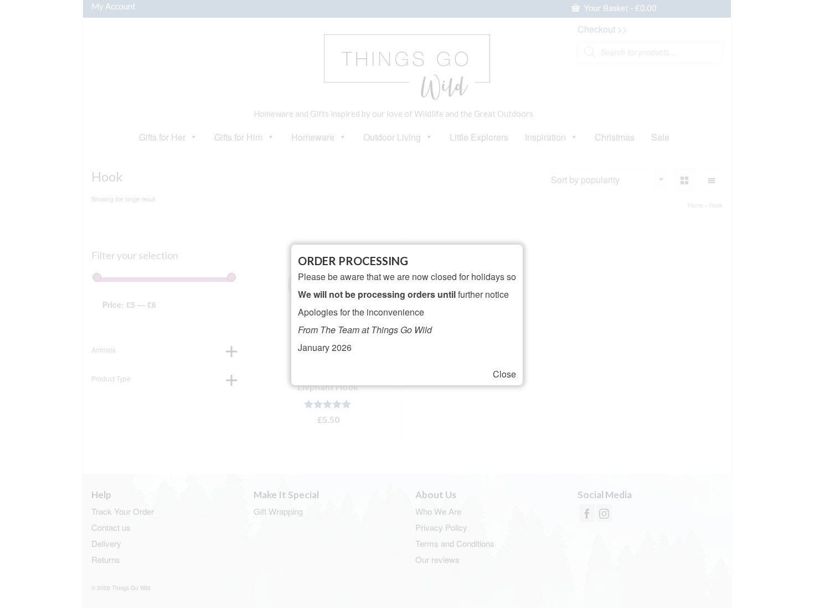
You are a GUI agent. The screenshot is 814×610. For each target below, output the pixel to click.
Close (504, 374)
